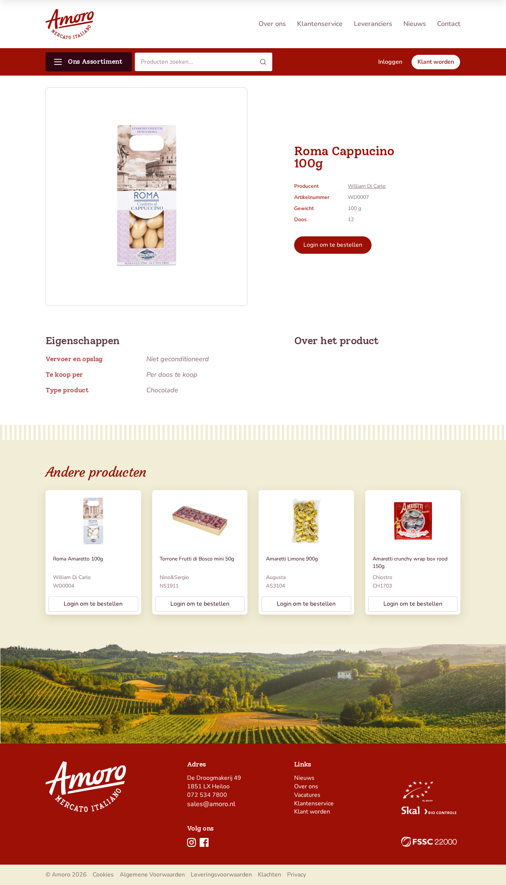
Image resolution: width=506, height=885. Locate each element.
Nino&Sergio (174, 577)
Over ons (272, 23)
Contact (448, 23)
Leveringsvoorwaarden (221, 875)
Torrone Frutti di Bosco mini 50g (197, 558)
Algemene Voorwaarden (152, 875)
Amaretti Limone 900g (292, 558)
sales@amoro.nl (211, 803)
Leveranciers (373, 23)
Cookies (103, 875)
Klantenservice (320, 23)
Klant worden (312, 812)
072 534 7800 (207, 795)
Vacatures (307, 795)
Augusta (276, 577)
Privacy (296, 875)
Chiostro (382, 577)
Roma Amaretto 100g (78, 558)
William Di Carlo (367, 186)
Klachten (269, 875)
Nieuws (414, 23)
